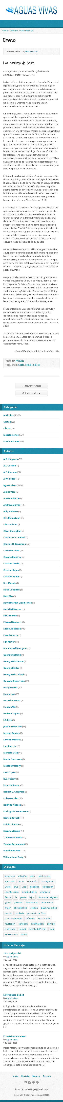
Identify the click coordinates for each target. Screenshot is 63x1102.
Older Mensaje (31, 393)
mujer (8, 907)
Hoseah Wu (9, 706)
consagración (47, 881)
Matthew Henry (12, 765)
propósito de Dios (36, 913)
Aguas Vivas (9, 485)
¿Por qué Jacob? (12, 953)
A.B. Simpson (10, 459)
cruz (16, 886)
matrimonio (47, 902)
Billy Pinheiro (10, 511)
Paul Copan (9, 772)
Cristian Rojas (11, 570)
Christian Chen (11, 550)
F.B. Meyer (9, 641)
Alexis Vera (9, 491)
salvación (23, 923)
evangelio (45, 891)
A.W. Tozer (9, 478)
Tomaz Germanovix (14, 843)
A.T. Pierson (10, 472)
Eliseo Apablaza (12, 628)
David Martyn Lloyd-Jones (17, 602)
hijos (31, 897)
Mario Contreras (12, 759)
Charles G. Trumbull (14, 537)
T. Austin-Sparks (12, 837)
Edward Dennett (12, 622)
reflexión (30, 918)
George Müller (11, 667)
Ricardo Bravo (11, 785)
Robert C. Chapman (14, 791)
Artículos (14, 30)
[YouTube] (26, 1082)
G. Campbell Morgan (14, 648)
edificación (47, 886)
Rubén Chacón (11, 824)
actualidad (10, 875)
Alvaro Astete (11, 498)
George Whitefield (13, 674)
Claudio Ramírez (12, 556)
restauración (44, 918)
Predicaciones (11, 441)
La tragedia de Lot (13, 994)
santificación (37, 923)
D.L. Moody (9, 583)
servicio (51, 923)
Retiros (47, 1076)
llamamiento (32, 902)
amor (32, 875)
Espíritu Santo (12, 891)
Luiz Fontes (9, 746)
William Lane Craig (13, 857)
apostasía (9, 881)
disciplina (34, 886)
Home (5, 30)
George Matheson (13, 661)
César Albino (10, 524)
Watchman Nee (11, 850)
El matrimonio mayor (15, 1036)
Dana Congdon (11, 589)
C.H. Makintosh (11, 517)
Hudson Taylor (11, 713)
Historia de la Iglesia (48, 897)
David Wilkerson (12, 609)
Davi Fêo (8, 596)
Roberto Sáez (10, 798)
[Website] (33, 1082)
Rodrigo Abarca (12, 804)
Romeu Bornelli (11, 817)
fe (16, 897)
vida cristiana (11, 934)
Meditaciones (11, 434)
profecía (20, 913)
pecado (8, 913)
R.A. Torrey (9, 778)
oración (34, 907)
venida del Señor (37, 928)
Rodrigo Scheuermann (15, 811)
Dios (24, 886)
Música (36, 1076)
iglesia (8, 902)
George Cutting (12, 654)
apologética (44, 875)
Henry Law (9, 694)
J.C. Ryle (7, 719)
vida (52, 928)
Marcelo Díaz (10, 752)
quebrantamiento (13, 918)
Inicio (15, 1076)
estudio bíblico (32, 364)
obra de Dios (20, 907)
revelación (10, 923)
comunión (32, 881)
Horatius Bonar (11, 700)
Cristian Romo (11, 576)
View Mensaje (26, 30)
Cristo (21, 364)
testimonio (10, 928)
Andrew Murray (11, 504)
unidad (22, 928)
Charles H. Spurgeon (14, 543)
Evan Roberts (10, 635)
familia (8, 897)
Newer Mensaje (31, 385)
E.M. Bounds (10, 615)
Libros (6, 428)
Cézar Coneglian (12, 530)
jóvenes (18, 902)
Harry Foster (31, 51)
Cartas (7, 421)
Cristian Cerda (11, 563)
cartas (21, 881)
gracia (23, 897)
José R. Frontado (12, 726)
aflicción (22, 875)
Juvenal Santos (11, 733)
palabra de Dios (49, 907)
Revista (25, 1076)
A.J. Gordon (9, 465)
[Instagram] (29, 1082)
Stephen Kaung (11, 830)
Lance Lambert (11, 739)
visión (24, 934)
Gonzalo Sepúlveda (14, 680)
